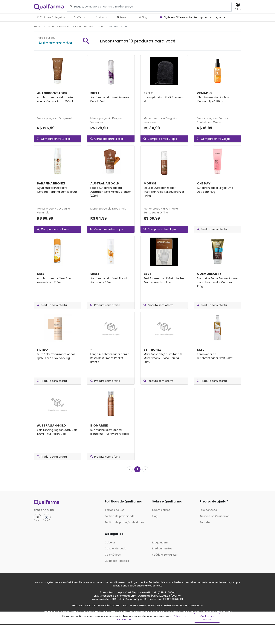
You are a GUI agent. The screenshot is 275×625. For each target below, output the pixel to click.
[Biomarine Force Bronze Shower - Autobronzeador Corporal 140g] (217, 252)
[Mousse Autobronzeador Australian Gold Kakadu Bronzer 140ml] (164, 161)
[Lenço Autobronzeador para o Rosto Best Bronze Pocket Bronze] (110, 328)
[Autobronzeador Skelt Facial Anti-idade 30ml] (110, 252)
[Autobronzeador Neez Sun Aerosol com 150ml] (57, 252)
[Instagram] (37, 517)
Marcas (103, 17)
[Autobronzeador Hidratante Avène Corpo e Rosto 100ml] (57, 71)
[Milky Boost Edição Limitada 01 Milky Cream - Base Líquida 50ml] (164, 328)
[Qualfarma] (49, 6)
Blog (144, 17)
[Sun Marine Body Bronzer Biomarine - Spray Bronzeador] (110, 403)
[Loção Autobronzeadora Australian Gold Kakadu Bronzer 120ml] (110, 161)
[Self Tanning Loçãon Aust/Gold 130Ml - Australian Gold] (57, 403)
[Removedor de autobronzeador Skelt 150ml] (217, 328)
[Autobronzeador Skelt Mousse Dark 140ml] (110, 71)
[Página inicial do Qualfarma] (66, 502)
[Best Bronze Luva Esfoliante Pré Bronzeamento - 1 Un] (164, 252)
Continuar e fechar (207, 618)
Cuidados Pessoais (58, 26)
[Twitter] (47, 517)
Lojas (123, 17)
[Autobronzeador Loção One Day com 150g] (217, 161)
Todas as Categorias (52, 17)
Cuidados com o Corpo (89, 26)
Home (37, 26)
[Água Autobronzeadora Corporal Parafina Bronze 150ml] (57, 161)
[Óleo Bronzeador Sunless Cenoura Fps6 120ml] (217, 71)
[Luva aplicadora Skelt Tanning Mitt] (164, 71)
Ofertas (81, 17)
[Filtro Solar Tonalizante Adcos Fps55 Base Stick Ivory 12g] (57, 328)
